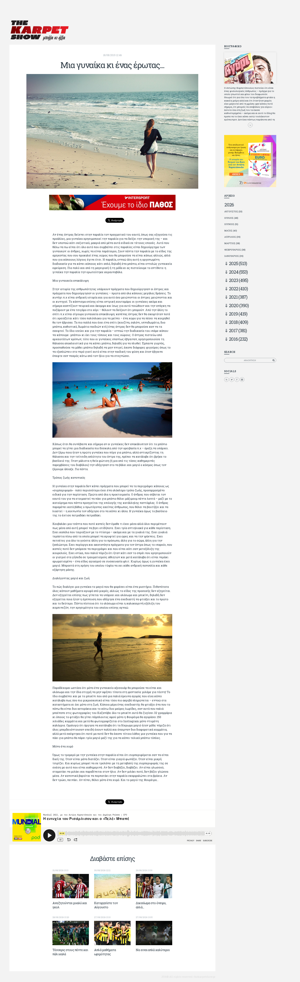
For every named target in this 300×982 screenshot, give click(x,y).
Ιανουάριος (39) (233, 255)
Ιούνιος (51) (231, 224)
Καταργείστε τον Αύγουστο (106, 905)
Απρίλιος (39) (232, 236)
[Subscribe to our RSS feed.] (226, 379)
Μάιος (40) (230, 230)
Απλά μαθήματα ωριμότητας (105, 952)
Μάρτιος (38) (232, 243)
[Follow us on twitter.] (231, 379)
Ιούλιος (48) (231, 217)
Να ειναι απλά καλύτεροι (153, 950)
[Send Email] (242, 379)
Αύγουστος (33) (233, 211)
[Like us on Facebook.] (237, 379)
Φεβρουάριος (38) (234, 249)
